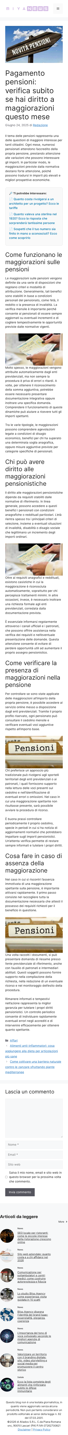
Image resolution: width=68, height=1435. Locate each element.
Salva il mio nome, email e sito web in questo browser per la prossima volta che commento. (35, 1177)
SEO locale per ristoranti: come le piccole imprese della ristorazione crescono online (34, 1237)
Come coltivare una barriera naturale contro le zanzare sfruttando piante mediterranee (33, 1067)
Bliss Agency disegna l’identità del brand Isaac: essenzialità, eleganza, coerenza (32, 1316)
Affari (14, 1040)
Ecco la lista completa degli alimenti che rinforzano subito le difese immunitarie (34, 1386)
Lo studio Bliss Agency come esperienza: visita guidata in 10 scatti (32, 1296)
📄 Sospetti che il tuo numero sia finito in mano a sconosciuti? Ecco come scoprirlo (33, 233)
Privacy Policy (41, 1429)
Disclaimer (24, 1429)
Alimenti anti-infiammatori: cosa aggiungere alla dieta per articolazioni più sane (31, 1051)
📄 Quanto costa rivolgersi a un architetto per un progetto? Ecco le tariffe (34, 203)
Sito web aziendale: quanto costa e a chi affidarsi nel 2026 (34, 1257)
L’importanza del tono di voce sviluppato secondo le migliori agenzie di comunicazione (34, 1337)
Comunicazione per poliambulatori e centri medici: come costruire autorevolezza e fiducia (31, 1277)
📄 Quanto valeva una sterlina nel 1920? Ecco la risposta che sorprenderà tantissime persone (33, 218)
